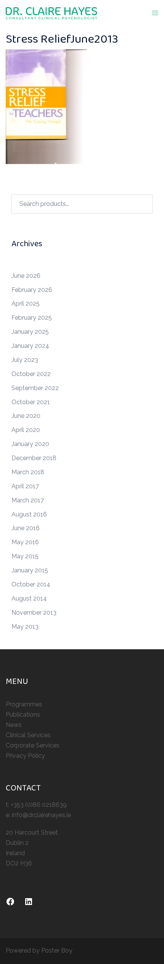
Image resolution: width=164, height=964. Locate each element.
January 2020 (30, 444)
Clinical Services (28, 735)
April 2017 (25, 486)
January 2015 (29, 570)
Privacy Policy (25, 755)
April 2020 (25, 429)
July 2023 (24, 359)
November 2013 (33, 612)
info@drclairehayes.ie (41, 815)
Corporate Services (32, 745)
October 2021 (30, 402)
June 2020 (25, 415)
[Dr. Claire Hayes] (51, 12)
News (14, 724)
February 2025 (31, 317)
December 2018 (33, 458)
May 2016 (25, 542)
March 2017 (27, 500)
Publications (23, 714)
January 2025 (30, 331)
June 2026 (25, 275)
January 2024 (30, 345)
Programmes (24, 704)
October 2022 (31, 374)
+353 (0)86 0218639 (39, 804)
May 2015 (25, 556)
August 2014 (29, 598)
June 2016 (25, 528)
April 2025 (25, 303)
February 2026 (31, 289)
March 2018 (27, 472)
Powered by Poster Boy (39, 950)
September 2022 (35, 388)
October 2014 (30, 584)
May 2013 (25, 626)
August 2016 (29, 514)
